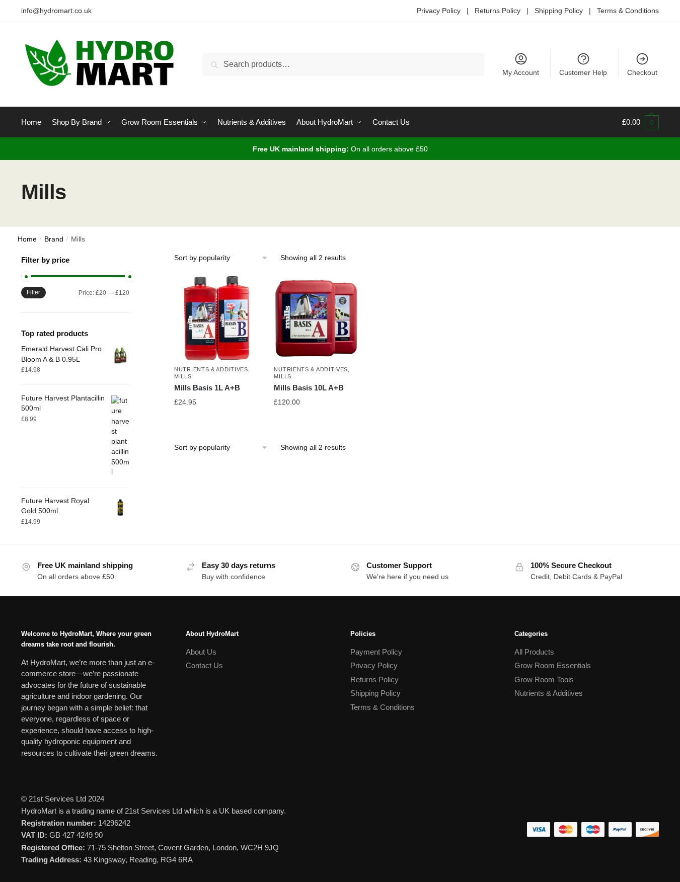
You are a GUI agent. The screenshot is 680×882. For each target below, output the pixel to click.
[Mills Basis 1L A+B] (216, 318)
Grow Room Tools (544, 679)
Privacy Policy (439, 11)
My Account (520, 72)
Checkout (642, 72)
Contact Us (204, 665)
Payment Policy (376, 652)
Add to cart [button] (216, 422)
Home (27, 239)
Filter (33, 292)
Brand (53, 239)
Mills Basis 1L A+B (207, 387)
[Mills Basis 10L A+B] (316, 318)
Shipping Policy (559, 11)
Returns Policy (497, 11)
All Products (534, 652)
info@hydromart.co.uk (56, 11)
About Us (201, 652)
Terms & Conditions (628, 11)
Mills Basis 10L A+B (309, 387)
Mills (183, 376)
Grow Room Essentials (552, 665)
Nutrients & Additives (211, 369)
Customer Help (583, 72)
